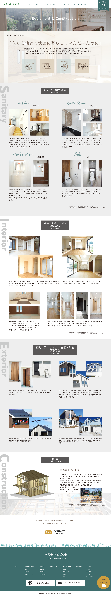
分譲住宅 (42, 569)
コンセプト (28, 569)
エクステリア (66, 574)
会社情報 (76, 4)
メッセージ (89, 569)
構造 (64, 576)
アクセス (88, 574)
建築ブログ (84, 4)
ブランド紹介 (37, 4)
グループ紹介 (89, 576)
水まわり (65, 569)
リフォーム (43, 574)
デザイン (27, 571)
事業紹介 (45, 4)
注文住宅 (42, 571)
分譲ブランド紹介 (29, 567)
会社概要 (88, 571)
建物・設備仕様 (67, 4)
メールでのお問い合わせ (72, 583)
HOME (9, 35)
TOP (29, 4)
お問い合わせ (59, 532)
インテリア (66, 571)
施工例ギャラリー (55, 4)
